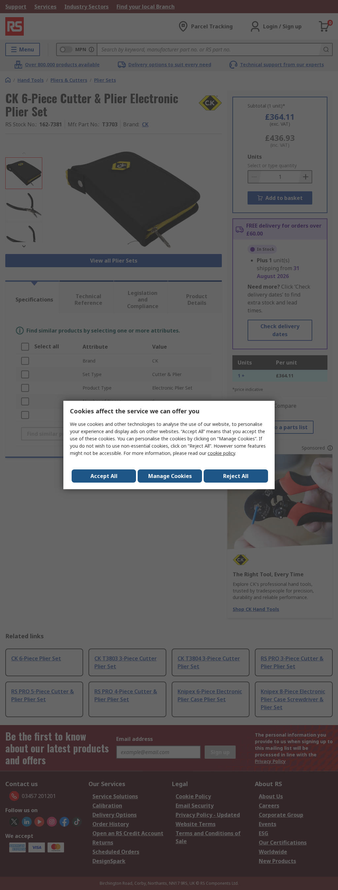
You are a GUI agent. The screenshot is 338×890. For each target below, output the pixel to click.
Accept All (104, 476)
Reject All (236, 476)
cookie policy (221, 453)
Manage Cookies (170, 476)
